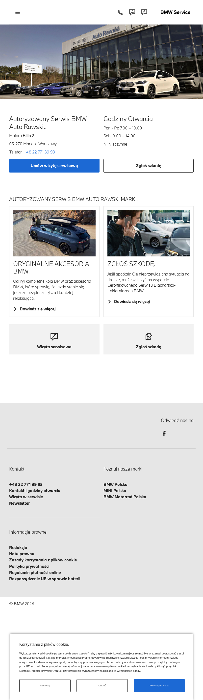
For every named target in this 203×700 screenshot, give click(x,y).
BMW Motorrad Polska (124, 496)
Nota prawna (21, 553)
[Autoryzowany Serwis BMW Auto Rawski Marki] (175, 12)
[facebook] (164, 438)
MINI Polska (114, 490)
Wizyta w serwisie (26, 496)
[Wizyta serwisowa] (144, 12)
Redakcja (18, 547)
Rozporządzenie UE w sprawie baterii (44, 578)
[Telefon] (120, 12)
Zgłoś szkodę (148, 165)
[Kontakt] (132, 12)
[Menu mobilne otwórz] (17, 12)
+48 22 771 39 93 (39, 151)
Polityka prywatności (29, 566)
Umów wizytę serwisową (54, 165)
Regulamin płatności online (35, 572)
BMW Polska (115, 484)
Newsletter (19, 503)
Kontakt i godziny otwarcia (34, 490)
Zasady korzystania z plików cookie (43, 559)
